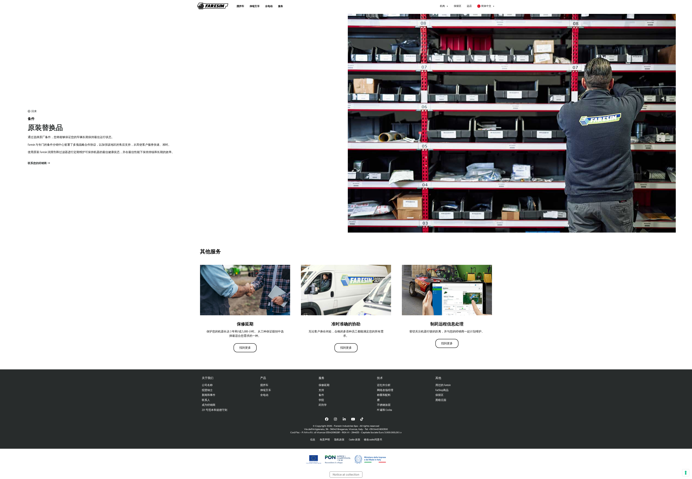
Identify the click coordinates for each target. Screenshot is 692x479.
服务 (280, 6)
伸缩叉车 (255, 6)
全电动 (269, 6)
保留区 (457, 6)
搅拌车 (240, 6)
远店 (469, 6)
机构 (442, 6)
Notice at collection (346, 474)
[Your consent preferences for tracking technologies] (685, 472)
